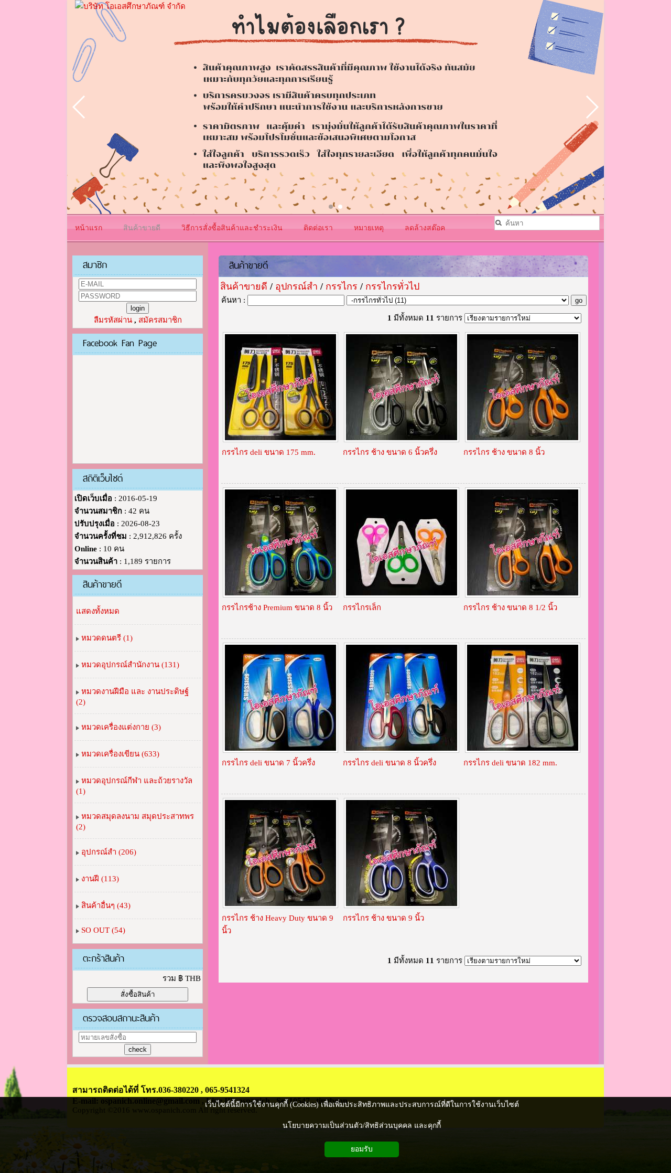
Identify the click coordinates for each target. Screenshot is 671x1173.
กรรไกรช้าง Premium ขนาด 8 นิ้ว (277, 607)
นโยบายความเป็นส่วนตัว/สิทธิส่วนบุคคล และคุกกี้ (362, 1125)
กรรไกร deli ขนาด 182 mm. (510, 763)
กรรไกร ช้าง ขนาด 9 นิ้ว (383, 918)
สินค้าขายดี (248, 265)
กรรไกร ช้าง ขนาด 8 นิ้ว (504, 452)
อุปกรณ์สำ (296, 286)
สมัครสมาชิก (160, 320)
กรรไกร (342, 286)
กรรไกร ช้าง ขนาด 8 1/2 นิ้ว (510, 607)
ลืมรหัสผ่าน (113, 320)
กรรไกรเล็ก (362, 607)
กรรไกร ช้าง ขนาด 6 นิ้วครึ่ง (390, 452)
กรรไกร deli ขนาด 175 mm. (269, 452)
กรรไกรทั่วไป (392, 286)
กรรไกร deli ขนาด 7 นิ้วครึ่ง (268, 763)
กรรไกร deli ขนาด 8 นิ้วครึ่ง (389, 763)
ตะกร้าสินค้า (103, 958)
